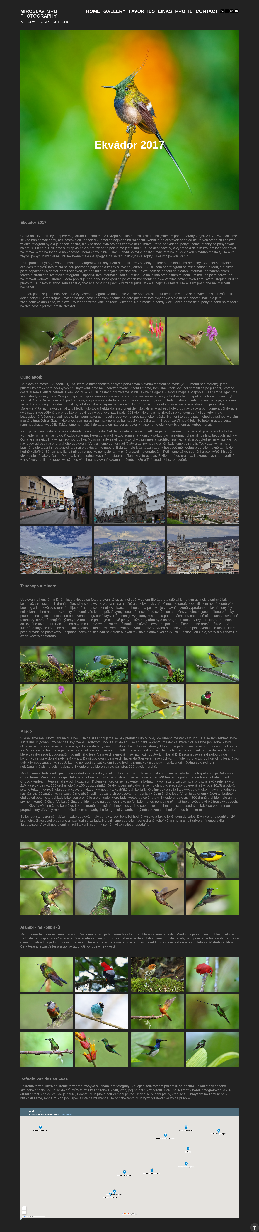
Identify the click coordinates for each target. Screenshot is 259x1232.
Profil (183, 11)
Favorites (142, 11)
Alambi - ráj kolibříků (40, 927)
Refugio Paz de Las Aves (44, 1079)
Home (93, 11)
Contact (207, 11)
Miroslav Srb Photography (39, 13)
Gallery (114, 11)
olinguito (161, 785)
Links (165, 11)
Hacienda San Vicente (139, 758)
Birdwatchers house (126, 608)
